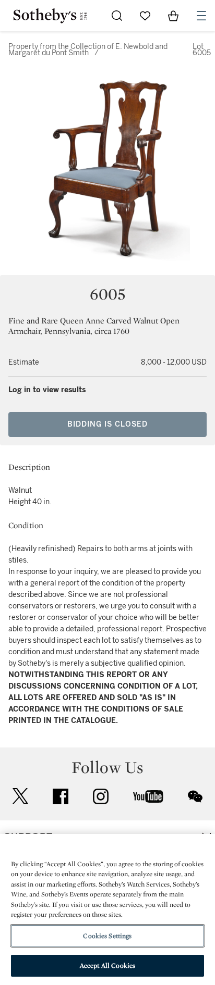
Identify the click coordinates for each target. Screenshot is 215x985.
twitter (20, 796)
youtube (148, 796)
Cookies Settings (107, 935)
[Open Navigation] (201, 15)
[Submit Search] (117, 15)
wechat (195, 796)
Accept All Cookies (107, 965)
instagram (101, 796)
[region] (107, 909)
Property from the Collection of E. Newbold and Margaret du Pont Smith (88, 49)
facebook (60, 796)
